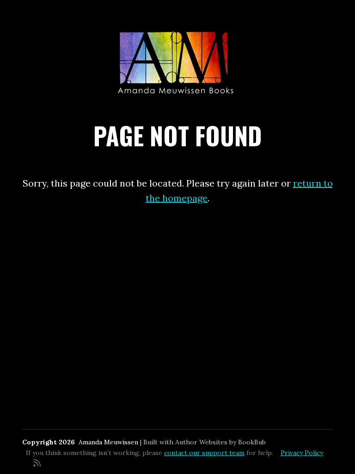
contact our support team (204, 453)
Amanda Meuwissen (108, 442)
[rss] (37, 462)
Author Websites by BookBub (220, 442)
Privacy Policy (302, 453)
